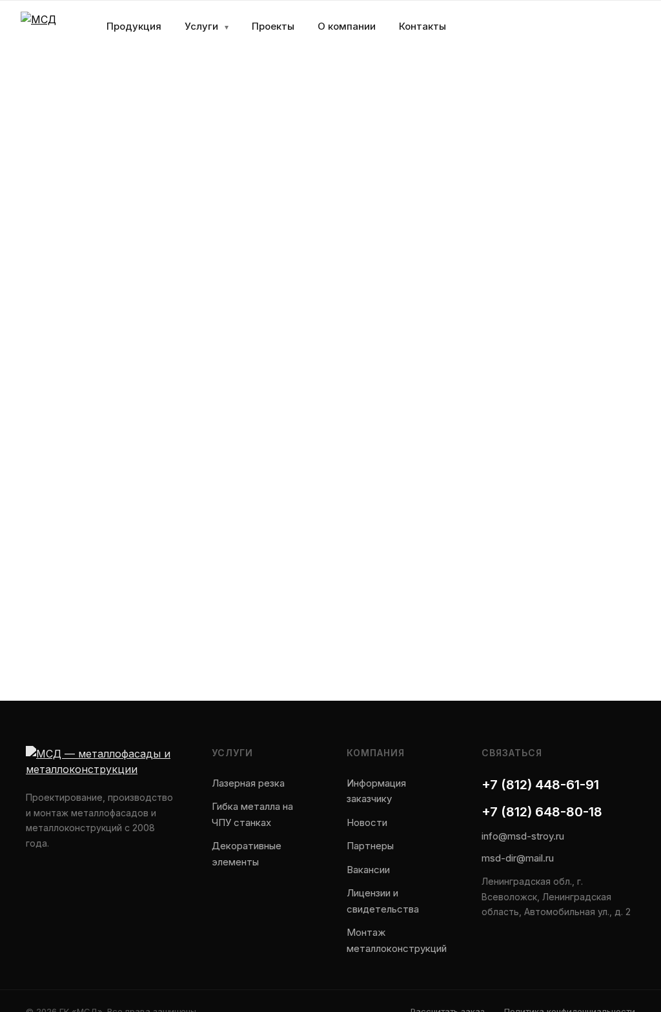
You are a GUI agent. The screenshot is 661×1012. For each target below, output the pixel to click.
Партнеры (370, 846)
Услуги (207, 26)
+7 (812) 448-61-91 (540, 784)
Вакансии (368, 869)
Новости (367, 822)
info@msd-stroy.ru (523, 836)
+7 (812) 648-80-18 (542, 812)
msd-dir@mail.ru (518, 858)
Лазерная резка (248, 783)
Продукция (134, 26)
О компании (347, 26)
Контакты (422, 26)
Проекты (273, 26)
